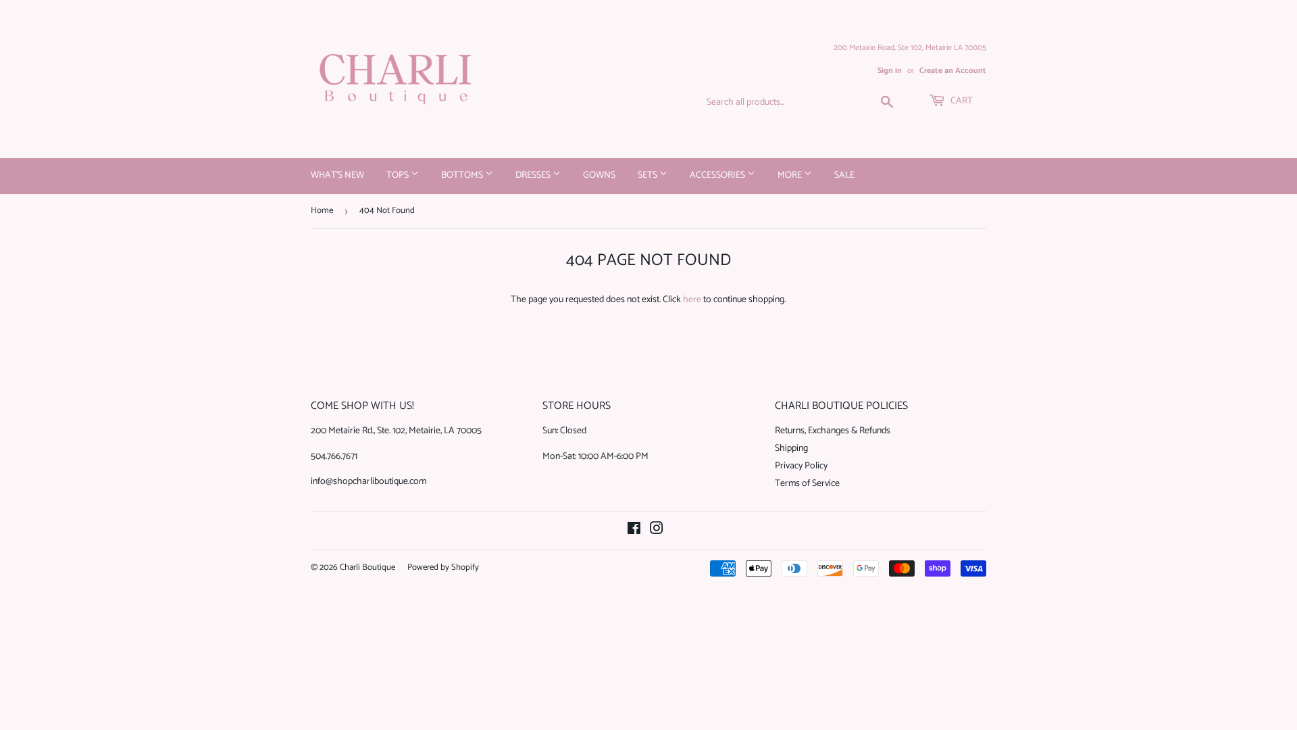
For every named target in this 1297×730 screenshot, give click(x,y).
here (692, 300)
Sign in (890, 70)
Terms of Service (807, 483)
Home (322, 210)
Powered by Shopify (443, 567)
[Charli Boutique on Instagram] (656, 531)
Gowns (599, 175)
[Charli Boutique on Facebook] (634, 531)
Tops (398, 175)
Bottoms (463, 175)
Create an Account (952, 70)
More (791, 175)
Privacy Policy (801, 466)
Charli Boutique (367, 567)
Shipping (791, 448)
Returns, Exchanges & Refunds (832, 431)
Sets (648, 175)
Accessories (718, 175)
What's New (337, 175)
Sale (844, 175)
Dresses (534, 175)
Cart (960, 101)
